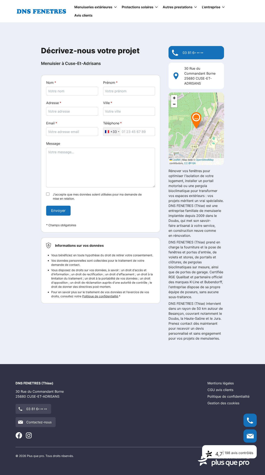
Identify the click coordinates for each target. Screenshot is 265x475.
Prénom (109, 82)
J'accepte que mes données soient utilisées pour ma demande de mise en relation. (97, 196)
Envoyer (58, 210)
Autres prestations (178, 7)
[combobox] (111, 132)
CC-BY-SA (190, 163)
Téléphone (111, 123)
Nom (50, 82)
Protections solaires (137, 7)
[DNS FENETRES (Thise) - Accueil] (41, 11)
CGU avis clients (220, 390)
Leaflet (176, 159)
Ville (106, 103)
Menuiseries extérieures (93, 7)
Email (50, 123)
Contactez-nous (39, 422)
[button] (196, 120)
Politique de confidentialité (100, 296)
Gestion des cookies (223, 403)
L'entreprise (211, 7)
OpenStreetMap (205, 159)
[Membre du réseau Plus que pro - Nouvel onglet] (223, 461)
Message (53, 143)
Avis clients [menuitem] (83, 15)
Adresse (52, 103)
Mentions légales (220, 383)
